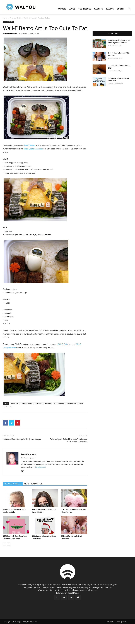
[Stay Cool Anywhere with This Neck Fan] (99, 56)
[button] (129, 9)
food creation (59, 404)
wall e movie (71, 404)
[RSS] (71, 597)
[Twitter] (23, 471)
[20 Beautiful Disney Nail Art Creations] (74, 525)
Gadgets (98, 9)
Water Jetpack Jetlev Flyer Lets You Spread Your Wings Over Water (68, 440)
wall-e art (7, 407)
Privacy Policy (122, 621)
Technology (84, 9)
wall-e (81, 404)
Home (5, 18)
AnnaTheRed (29, 145)
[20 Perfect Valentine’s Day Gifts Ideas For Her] (74, 498)
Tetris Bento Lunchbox (33, 149)
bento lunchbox (26, 404)
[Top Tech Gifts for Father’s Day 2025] (99, 69)
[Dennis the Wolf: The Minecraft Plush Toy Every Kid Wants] (99, 43)
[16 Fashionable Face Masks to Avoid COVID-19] (45, 498)
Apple (72, 9)
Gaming (110, 9)
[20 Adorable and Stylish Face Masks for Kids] (16, 498)
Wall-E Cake (63, 344)
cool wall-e (38, 404)
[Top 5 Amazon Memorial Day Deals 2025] (99, 81)
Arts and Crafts (15, 18)
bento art (14, 404)
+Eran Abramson (40, 467)
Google (120, 9)
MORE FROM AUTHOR (33, 484)
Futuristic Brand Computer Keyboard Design (22, 439)
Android (62, 9)
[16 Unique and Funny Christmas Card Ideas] (45, 525)
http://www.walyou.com (28, 458)
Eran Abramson (11, 33)
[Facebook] (56, 597)
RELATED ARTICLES (12, 484)
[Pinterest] (64, 597)
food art (48, 404)
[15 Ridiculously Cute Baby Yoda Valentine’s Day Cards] (16, 525)
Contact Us (110, 621)
